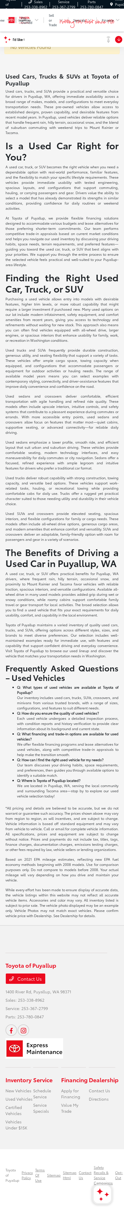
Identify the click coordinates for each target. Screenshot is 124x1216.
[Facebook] (11, 1030)
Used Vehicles (19, 1099)
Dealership (104, 1080)
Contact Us (29, 978)
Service (42, 1080)
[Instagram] (23, 1030)
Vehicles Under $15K (16, 1125)
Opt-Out (119, 1175)
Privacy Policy (27, 1175)
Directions (99, 1099)
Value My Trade (69, 1108)
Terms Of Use (40, 1175)
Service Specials (41, 1108)
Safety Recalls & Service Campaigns (103, 1175)
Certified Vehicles (13, 1110)
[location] (111, 4)
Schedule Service (42, 1093)
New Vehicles (18, 1090)
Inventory (18, 1080)
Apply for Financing (70, 1093)
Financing (74, 1080)
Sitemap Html (69, 1175)
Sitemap (54, 1175)
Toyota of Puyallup (12, 1175)
